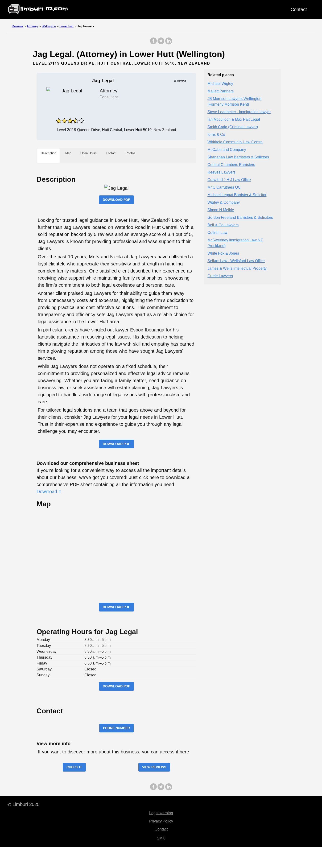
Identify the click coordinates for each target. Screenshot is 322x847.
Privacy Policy (161, 821)
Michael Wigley (220, 84)
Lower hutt (66, 26)
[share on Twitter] (161, 43)
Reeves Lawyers (221, 172)
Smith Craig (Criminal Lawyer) (232, 127)
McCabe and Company (226, 150)
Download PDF (116, 200)
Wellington (49, 26)
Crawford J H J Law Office (229, 180)
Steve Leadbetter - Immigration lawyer (239, 112)
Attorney (32, 26)
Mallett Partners (220, 91)
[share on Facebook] (153, 43)
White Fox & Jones (223, 253)
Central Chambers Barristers (231, 165)
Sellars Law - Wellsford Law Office (236, 261)
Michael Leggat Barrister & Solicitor (236, 195)
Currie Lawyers (220, 276)
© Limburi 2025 (24, 804)
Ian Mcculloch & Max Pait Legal (233, 119)
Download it (49, 491)
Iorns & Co (216, 134)
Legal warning (161, 813)
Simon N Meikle (220, 210)
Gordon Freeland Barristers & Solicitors (240, 217)
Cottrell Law (217, 233)
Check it (74, 767)
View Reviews (154, 767)
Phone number (116, 728)
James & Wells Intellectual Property (237, 268)
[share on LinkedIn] (168, 43)
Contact (299, 9)
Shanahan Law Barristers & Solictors (238, 157)
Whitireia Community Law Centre (235, 142)
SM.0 (161, 838)
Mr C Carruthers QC (224, 187)
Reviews (17, 26)
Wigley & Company (223, 202)
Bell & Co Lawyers (223, 225)
